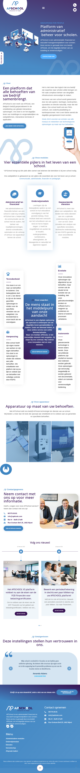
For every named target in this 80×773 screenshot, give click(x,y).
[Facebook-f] (1, 53)
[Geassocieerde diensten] (66, 194)
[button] (43, 8)
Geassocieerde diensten (66, 203)
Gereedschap (11, 748)
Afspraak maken (12, 751)
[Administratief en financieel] (14, 194)
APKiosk (27, 104)
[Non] (77, 767)
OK (40, 768)
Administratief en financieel (14, 203)
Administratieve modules (15, 738)
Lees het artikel (21, 614)
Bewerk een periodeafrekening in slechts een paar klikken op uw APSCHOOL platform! (59, 592)
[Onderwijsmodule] (40, 193)
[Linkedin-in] (7, 726)
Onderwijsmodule (40, 201)
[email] (75, 10)
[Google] (11, 726)
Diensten (9, 745)
